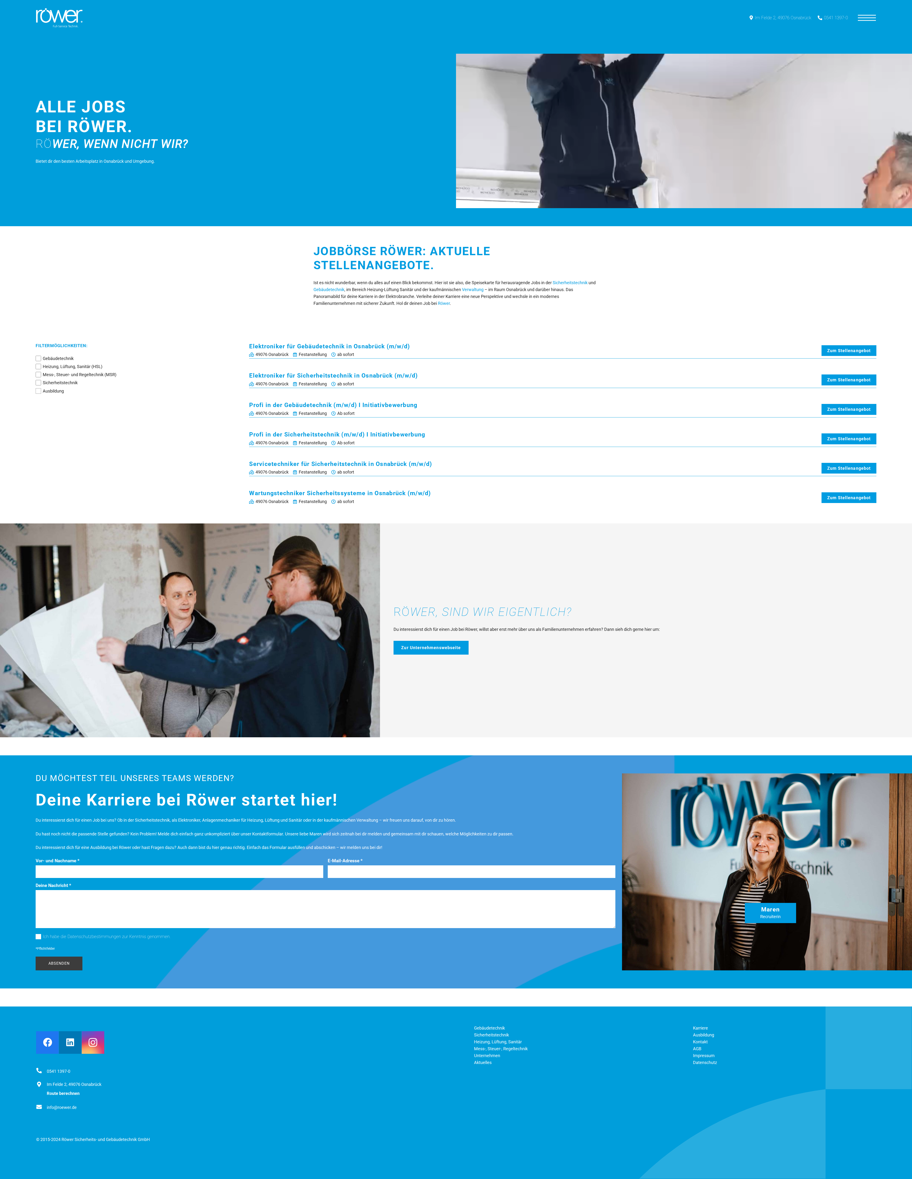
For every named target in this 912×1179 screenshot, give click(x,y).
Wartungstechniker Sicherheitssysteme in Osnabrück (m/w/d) (340, 493)
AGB (697, 1048)
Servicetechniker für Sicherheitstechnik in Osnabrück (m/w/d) (340, 463)
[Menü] (866, 18)
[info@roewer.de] (41, 1107)
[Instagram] (93, 1042)
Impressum (704, 1055)
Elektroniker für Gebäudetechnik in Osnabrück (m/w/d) (329, 346)
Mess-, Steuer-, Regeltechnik (501, 1048)
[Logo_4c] (59, 17)
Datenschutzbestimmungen (94, 936)
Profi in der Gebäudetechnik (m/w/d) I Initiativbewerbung (333, 405)
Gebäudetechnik (329, 289)
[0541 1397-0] (41, 1071)
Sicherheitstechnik (570, 282)
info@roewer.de (62, 1107)
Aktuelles (483, 1062)
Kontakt (700, 1041)
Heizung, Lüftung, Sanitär (498, 1041)
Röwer (444, 303)
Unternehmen (487, 1055)
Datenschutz (705, 1062)
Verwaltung (473, 289)
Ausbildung (53, 390)
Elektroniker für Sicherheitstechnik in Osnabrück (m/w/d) (333, 375)
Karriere (700, 1028)
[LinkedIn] (70, 1042)
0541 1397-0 (58, 1071)
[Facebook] (47, 1042)
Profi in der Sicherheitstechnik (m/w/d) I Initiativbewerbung (337, 434)
